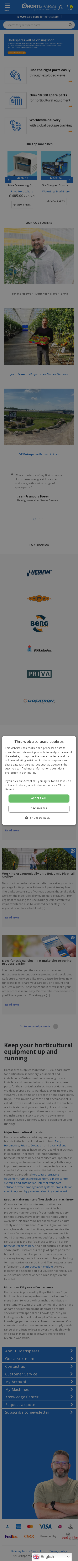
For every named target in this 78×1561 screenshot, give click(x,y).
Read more (23, 789)
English (47, 1556)
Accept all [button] (39, 798)
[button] (39, 818)
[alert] (39, 780)
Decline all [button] (39, 808)
